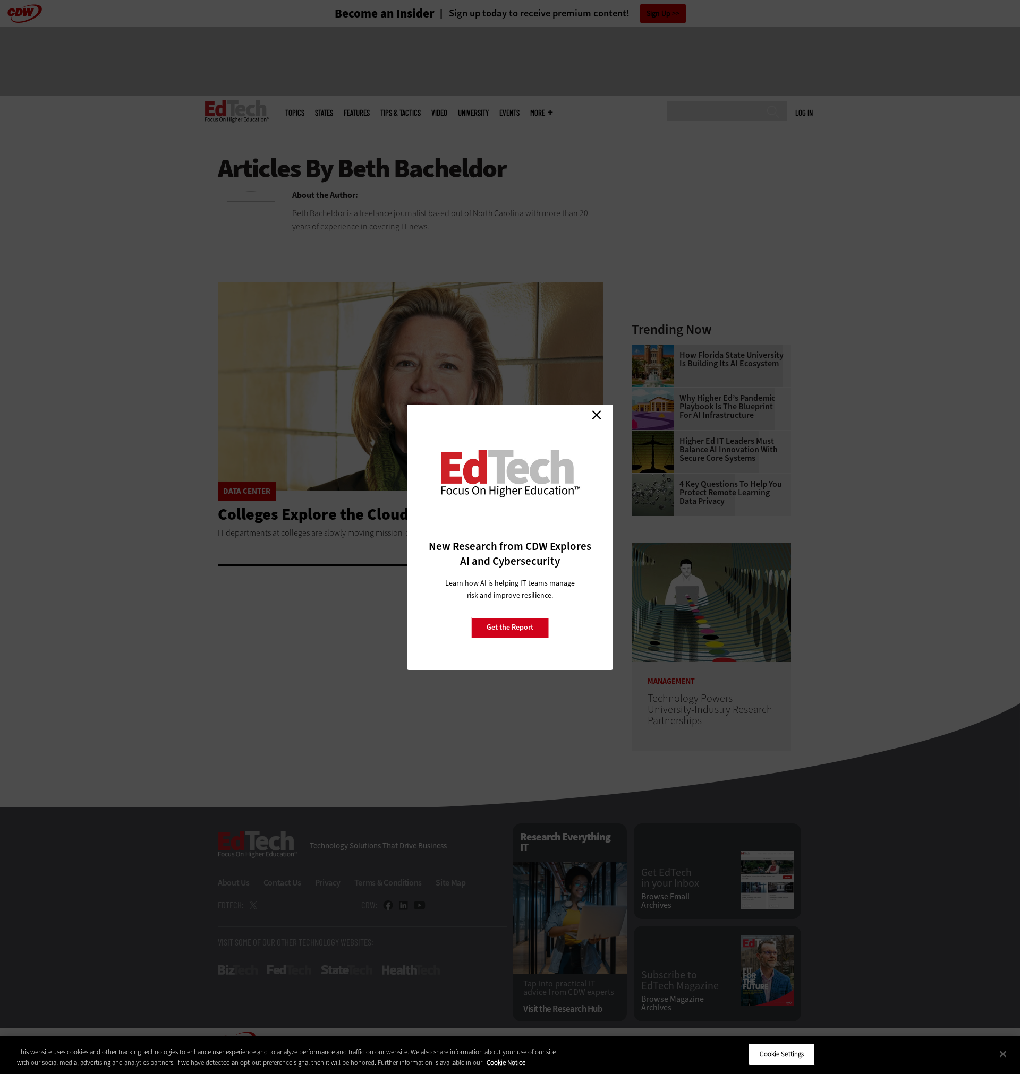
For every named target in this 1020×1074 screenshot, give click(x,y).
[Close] (1003, 1054)
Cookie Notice (506, 1062)
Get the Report (510, 627)
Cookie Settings (782, 1054)
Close (597, 415)
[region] (510, 1055)
